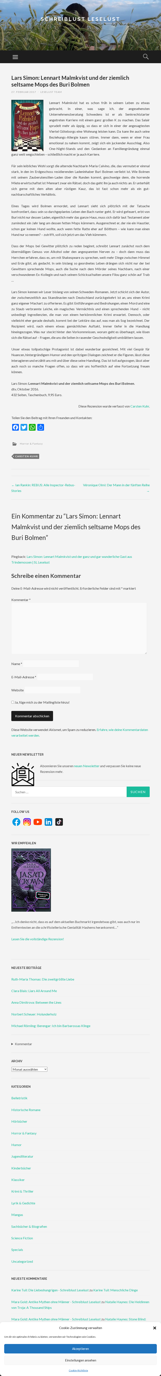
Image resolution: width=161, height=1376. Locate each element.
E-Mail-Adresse (23, 677)
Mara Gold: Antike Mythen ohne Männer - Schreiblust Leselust (56, 1302)
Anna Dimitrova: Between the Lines (36, 1002)
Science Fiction (22, 1238)
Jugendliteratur (22, 1156)
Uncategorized (22, 1261)
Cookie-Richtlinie (78, 1370)
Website (17, 690)
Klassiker (18, 1180)
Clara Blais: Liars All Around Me (34, 991)
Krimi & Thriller (22, 1191)
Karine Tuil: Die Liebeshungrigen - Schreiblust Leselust (50, 1290)
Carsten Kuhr (139, 406)
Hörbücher (19, 1121)
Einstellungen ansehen (80, 1360)
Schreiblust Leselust (80, 19)
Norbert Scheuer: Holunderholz (34, 1014)
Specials (17, 1250)
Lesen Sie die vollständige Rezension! (37, 939)
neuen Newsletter (86, 766)
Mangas (17, 1215)
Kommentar (21, 600)
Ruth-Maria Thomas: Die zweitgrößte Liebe (42, 979)
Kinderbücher (21, 1168)
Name (16, 664)
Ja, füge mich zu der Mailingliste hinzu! (42, 702)
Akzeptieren (80, 1349)
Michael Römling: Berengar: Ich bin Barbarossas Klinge (50, 1026)
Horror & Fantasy (31, 443)
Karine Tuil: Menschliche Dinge (115, 1290)
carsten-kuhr (26, 456)
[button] (155, 1328)
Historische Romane (25, 1110)
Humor (16, 1145)
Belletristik (19, 1098)
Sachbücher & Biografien (29, 1226)
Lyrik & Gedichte (23, 1203)
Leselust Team (51, 92)
